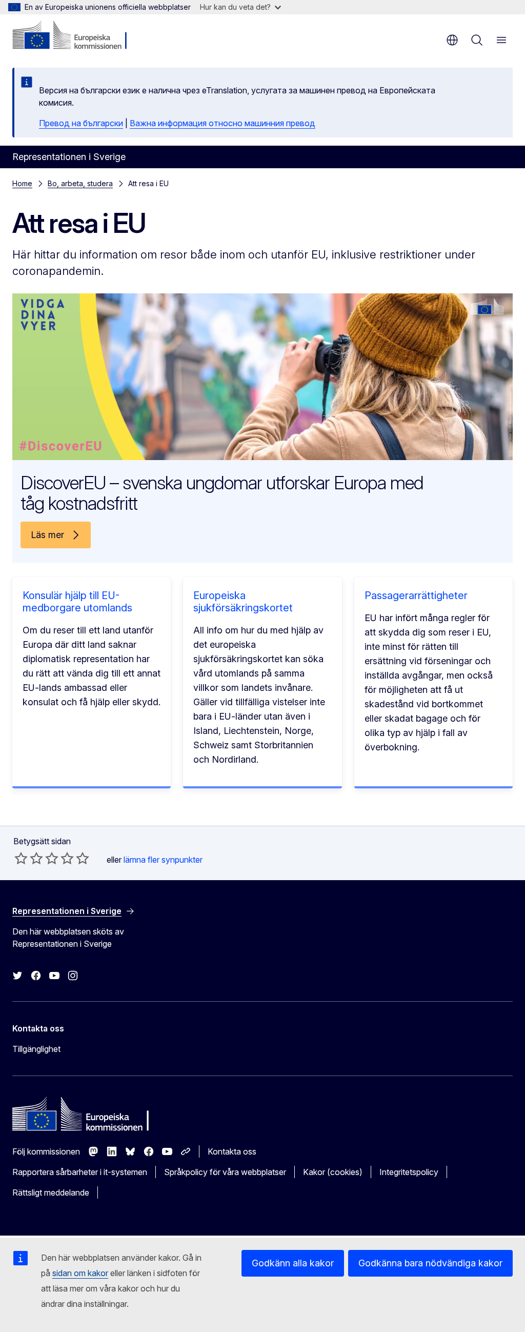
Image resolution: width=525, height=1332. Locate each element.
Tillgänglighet (36, 1049)
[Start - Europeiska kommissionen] (74, 36)
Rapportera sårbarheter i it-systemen (79, 1172)
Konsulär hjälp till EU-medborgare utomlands (77, 601)
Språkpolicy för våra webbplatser (225, 1172)
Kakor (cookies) (332, 1172)
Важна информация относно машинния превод (222, 123)
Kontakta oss (232, 1151)
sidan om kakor (80, 1273)
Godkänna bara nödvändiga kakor (430, 1263)
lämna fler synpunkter (163, 859)
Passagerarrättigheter (416, 595)
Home (22, 183)
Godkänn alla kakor (293, 1263)
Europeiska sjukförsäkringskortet (243, 601)
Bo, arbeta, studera (80, 183)
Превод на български (81, 123)
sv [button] (452, 40)
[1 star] (21, 858)
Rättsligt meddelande (50, 1192)
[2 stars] (28, 858)
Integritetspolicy (408, 1172)
